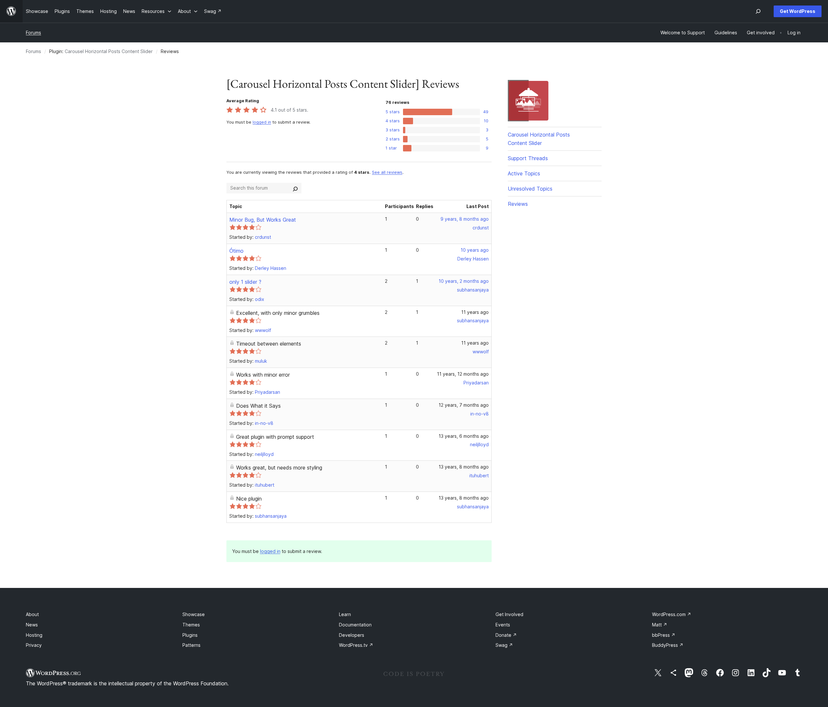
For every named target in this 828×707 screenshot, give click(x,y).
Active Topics (524, 173)
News (32, 624)
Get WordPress (797, 11)
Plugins (190, 635)
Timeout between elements (268, 343)
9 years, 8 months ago (465, 219)
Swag (504, 645)
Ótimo (236, 251)
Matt (659, 624)
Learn (345, 614)
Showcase (193, 614)
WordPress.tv (356, 645)
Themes (191, 624)
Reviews (518, 204)
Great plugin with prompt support (275, 437)
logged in (262, 122)
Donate (506, 635)
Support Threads (528, 158)
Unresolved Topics (530, 188)
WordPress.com (671, 614)
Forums (33, 32)
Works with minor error (263, 374)
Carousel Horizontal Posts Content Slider (109, 51)
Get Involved (509, 614)
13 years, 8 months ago (464, 466)
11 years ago (475, 312)
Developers (351, 635)
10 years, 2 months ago (464, 281)
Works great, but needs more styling (279, 467)
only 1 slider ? (245, 282)
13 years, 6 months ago (464, 436)
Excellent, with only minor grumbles (278, 313)
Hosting (34, 635)
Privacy (34, 645)
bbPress (663, 635)
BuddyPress (667, 645)
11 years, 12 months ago (463, 374)
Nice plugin (249, 498)
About (32, 614)
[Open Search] (758, 11)
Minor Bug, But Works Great (262, 219)
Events (503, 624)
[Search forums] (295, 188)
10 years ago (475, 250)
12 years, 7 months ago (464, 405)
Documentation (355, 624)
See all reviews (387, 172)
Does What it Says (258, 406)
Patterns (191, 645)
